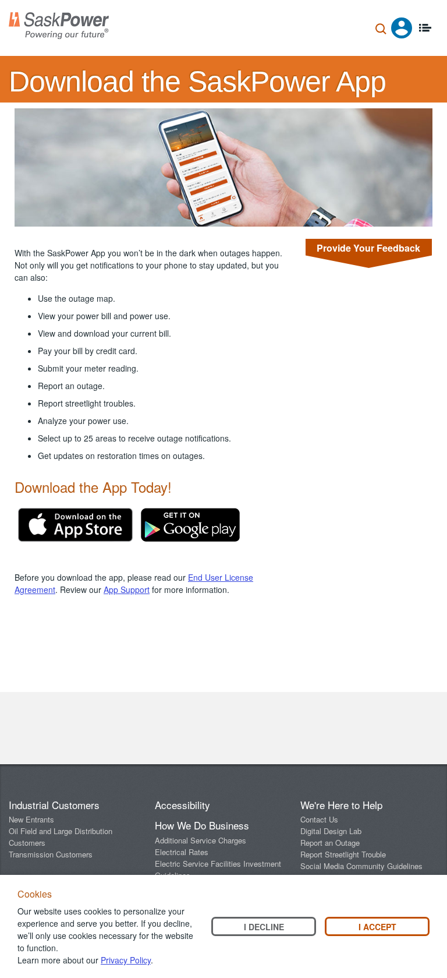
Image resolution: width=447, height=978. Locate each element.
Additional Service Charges (200, 840)
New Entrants (31, 819)
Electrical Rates (181, 851)
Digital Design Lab (330, 830)
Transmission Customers (51, 854)
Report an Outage (330, 842)
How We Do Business (202, 825)
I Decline (264, 927)
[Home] (59, 25)
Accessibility (182, 804)
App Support (127, 589)
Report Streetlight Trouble (343, 854)
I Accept (377, 927)
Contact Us (319, 819)
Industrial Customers (54, 804)
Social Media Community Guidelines (361, 865)
